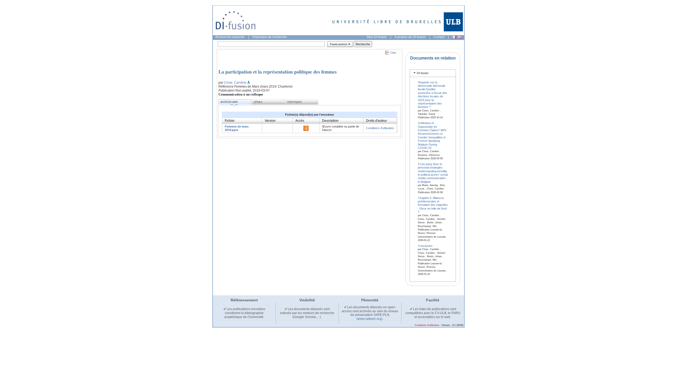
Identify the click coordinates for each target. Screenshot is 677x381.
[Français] (454, 37)
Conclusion (425, 245)
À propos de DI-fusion (410, 37)
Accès (299, 121)
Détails (258, 102)
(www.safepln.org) (369, 319)
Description (330, 121)
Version (270, 121)
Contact (439, 37)
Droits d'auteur (376, 121)
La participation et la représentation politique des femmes (277, 71)
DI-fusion (422, 73)
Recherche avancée (230, 37)
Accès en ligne (229, 102)
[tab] (433, 73)
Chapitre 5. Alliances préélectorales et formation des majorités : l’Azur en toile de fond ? (433, 205)
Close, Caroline (235, 82)
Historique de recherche (269, 37)
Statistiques (294, 102)
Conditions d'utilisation (380, 128)
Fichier (230, 121)
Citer (393, 52)
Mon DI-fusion (377, 37)
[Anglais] (460, 37)
